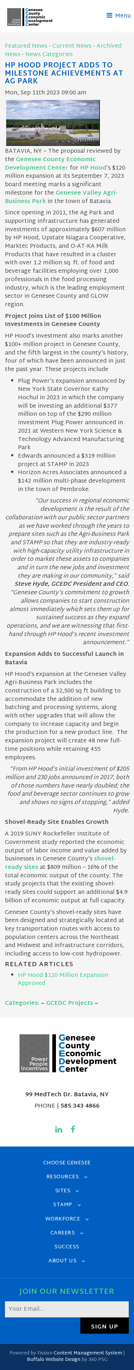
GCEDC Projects (69, 1003)
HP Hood (93, 168)
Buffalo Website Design (53, 1359)
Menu (122, 16)
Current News (71, 46)
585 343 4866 (80, 1106)
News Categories (49, 54)
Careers (62, 1233)
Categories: (22, 1003)
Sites (63, 1191)
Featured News (26, 46)
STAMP (62, 1205)
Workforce (62, 1219)
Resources (63, 1177)
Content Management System (88, 1353)
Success (66, 1247)
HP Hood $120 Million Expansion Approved (63, 979)
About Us (62, 1261)
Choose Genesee (67, 1163)
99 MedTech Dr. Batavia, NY (67, 1094)
